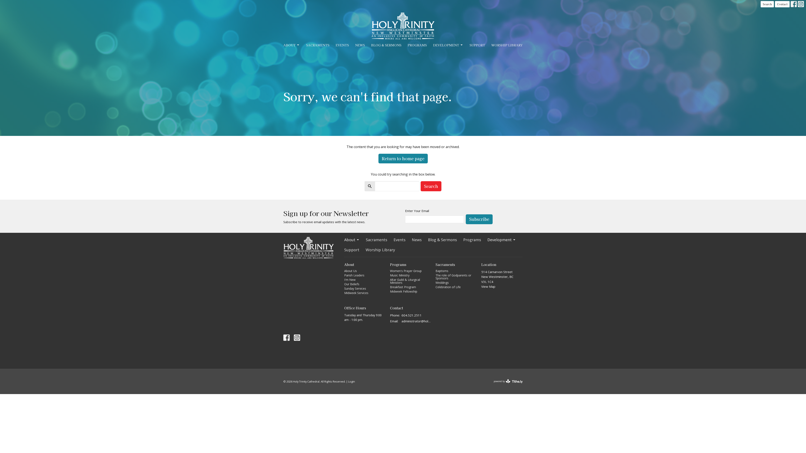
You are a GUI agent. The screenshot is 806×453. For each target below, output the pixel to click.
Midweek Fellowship (403, 291)
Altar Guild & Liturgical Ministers (405, 281)
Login (351, 381)
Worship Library (507, 45)
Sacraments (317, 45)
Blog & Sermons (386, 45)
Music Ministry (400, 275)
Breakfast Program (403, 287)
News (360, 45)
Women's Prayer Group (406, 271)
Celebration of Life (448, 287)
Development (446, 45)
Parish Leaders (354, 275)
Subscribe (479, 219)
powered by (506, 385)
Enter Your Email (417, 211)
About (289, 45)
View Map (488, 286)
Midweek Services (356, 293)
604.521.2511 (412, 315)
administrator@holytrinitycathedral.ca (417, 321)
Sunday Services (355, 288)
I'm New (350, 280)
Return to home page (403, 158)
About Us (350, 271)
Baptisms (442, 271)
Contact (782, 4)
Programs (417, 45)
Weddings (442, 283)
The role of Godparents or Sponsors (453, 276)
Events (342, 45)
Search (767, 4)
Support (477, 45)
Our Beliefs (351, 284)
